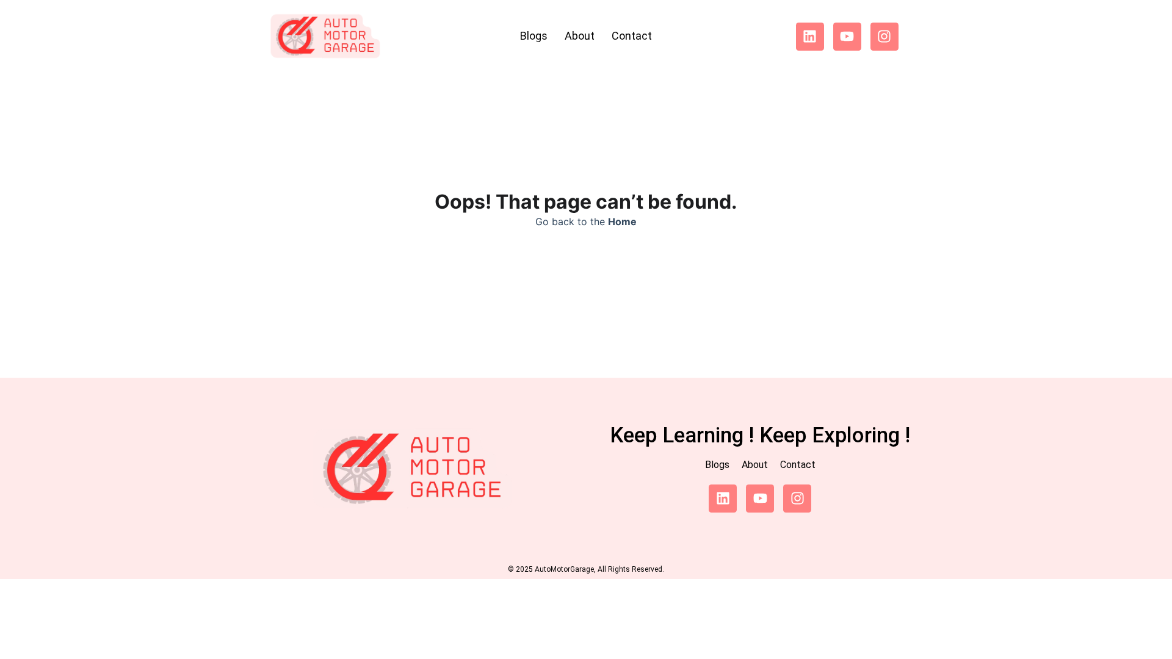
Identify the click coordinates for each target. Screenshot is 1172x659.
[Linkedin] (810, 37)
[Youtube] (847, 37)
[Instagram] (884, 37)
